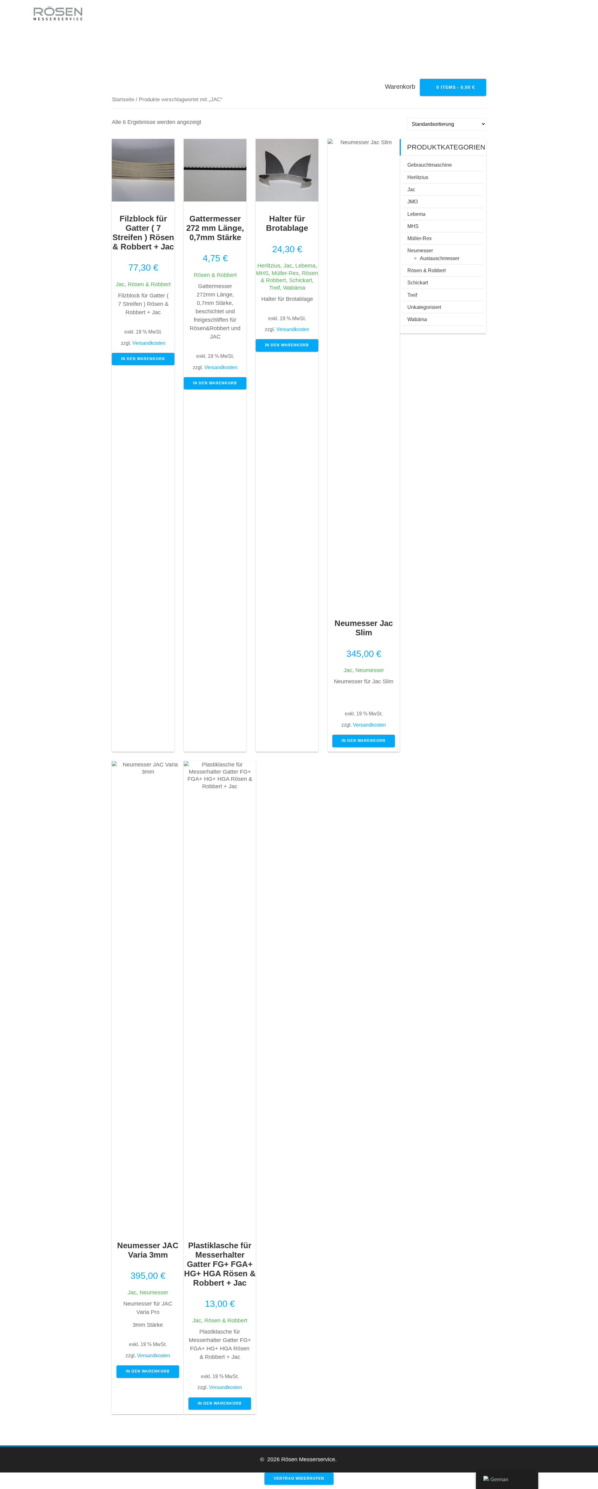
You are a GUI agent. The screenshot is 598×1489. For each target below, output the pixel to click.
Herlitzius (268, 266)
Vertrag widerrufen (299, 1478)
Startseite (123, 99)
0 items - (455, 87)
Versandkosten (148, 343)
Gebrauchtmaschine (429, 165)
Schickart (300, 280)
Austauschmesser (439, 258)
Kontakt (325, 14)
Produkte (426, 14)
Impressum (373, 14)
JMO (412, 201)
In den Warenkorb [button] (143, 359)
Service (228, 14)
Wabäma (294, 288)
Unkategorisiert (424, 307)
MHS (262, 273)
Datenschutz (482, 14)
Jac (120, 284)
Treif (274, 288)
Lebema (305, 266)
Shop (529, 14)
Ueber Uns (277, 14)
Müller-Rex (285, 273)
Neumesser (369, 670)
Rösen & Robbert (149, 284)
